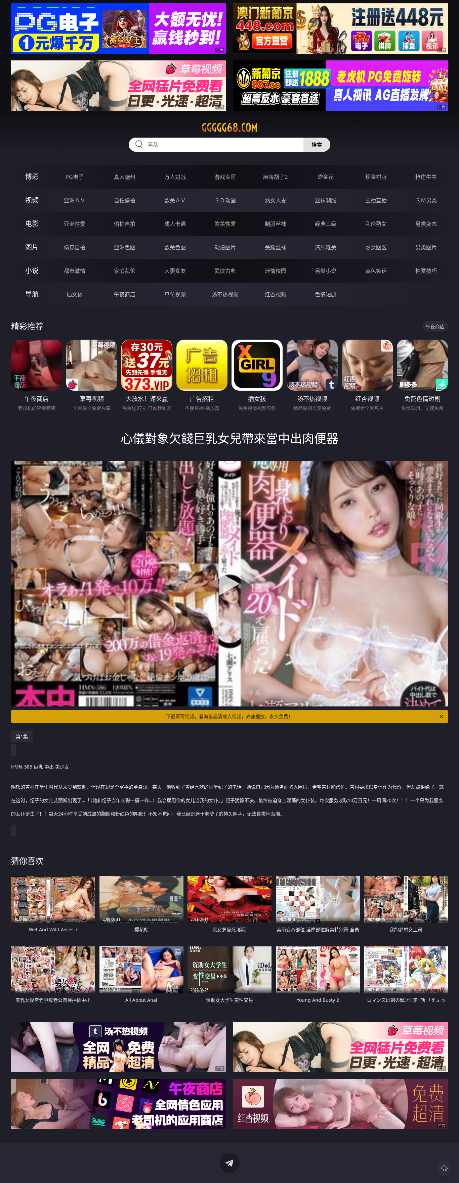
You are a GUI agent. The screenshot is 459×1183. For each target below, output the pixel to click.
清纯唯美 (325, 247)
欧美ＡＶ (175, 200)
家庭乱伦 (124, 271)
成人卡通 (175, 224)
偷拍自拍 (124, 224)
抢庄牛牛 (426, 177)
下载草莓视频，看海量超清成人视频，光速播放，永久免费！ (229, 716)
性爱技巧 (426, 271)
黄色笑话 (376, 271)
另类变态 (426, 224)
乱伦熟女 (376, 224)
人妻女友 (175, 271)
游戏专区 (225, 177)
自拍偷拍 (124, 200)
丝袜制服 (325, 200)
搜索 (316, 144)
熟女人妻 (275, 200)
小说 (32, 270)
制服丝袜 (275, 224)
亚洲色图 (124, 247)
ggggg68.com (230, 127)
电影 (32, 223)
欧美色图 (175, 247)
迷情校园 (275, 271)
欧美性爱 (225, 224)
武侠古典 (225, 271)
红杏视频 (275, 294)
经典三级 (325, 224)
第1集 (22, 736)
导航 (32, 294)
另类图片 (426, 247)
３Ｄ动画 (225, 200)
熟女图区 (376, 247)
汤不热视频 (225, 294)
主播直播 (376, 200)
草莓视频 (175, 294)
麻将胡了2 (275, 177)
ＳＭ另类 (426, 200)
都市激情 (74, 271)
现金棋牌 (376, 177)
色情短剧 (325, 294)
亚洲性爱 (74, 224)
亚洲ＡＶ (74, 200)
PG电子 (75, 177)
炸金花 (326, 177)
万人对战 (175, 177)
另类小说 (325, 271)
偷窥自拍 (74, 247)
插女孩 (75, 294)
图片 (32, 247)
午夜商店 (124, 294)
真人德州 (124, 177)
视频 (32, 200)
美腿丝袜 (275, 247)
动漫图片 (225, 247)
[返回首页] (444, 1168)
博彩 (32, 176)
